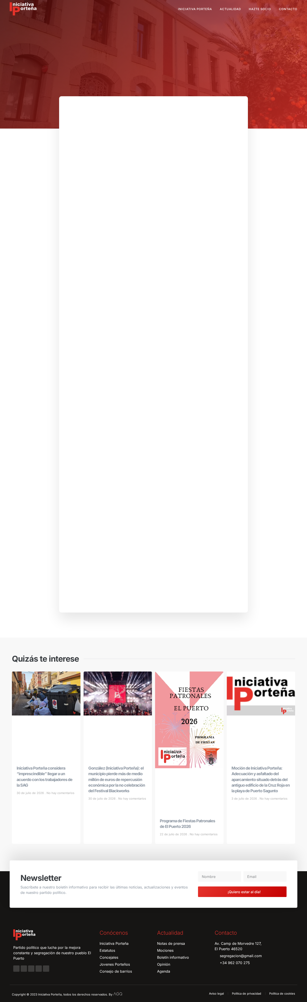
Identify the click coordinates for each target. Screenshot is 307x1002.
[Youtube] (39, 968)
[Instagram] (24, 968)
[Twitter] (31, 968)
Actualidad (230, 9)
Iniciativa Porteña (195, 9)
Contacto (288, 9)
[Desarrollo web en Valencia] (117, 993)
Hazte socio (260, 9)
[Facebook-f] (16, 968)
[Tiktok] (46, 968)
